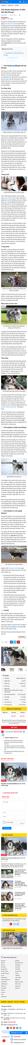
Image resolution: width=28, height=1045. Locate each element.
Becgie (3, 407)
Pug (2, 994)
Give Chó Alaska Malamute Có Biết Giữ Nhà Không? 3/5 (5, 17)
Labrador (17, 975)
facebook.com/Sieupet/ (20, 1039)
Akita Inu (3, 960)
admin (5, 15)
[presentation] (2, 789)
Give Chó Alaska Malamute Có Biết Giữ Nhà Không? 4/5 (6, 17)
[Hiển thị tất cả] (14, 60)
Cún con (16, 1002)
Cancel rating (1, 17)
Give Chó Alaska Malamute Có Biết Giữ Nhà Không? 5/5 (8, 17)
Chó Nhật (17, 969)
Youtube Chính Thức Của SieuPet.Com (12, 948)
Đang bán (3, 1002)
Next (26, 670)
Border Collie (4, 971)
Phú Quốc (3, 988)
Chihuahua (17, 965)
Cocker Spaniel (5, 973)
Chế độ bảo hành (16, 1031)
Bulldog (17, 960)
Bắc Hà (3, 965)
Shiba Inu (17, 988)
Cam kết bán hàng (6, 1031)
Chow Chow (18, 971)
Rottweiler (13, 407)
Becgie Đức (4, 969)
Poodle (3, 992)
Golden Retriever (5, 979)
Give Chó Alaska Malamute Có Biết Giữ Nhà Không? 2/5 (4, 17)
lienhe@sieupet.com (12, 1024)
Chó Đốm (17, 967)
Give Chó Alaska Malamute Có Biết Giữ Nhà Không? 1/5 (3, 17)
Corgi (2, 975)
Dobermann (4, 977)
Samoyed (17, 986)
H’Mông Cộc (4, 984)
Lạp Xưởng (18, 977)
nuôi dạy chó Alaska (14, 568)
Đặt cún (14, 727)
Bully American (19, 962)
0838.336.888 (18, 732)
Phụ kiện (22, 1002)
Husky (16, 973)
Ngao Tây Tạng (19, 982)
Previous (2, 670)
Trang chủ (3, 5)
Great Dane (4, 982)
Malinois (17, 979)
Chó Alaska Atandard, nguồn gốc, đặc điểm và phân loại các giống (21, 883)
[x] (26, 2)
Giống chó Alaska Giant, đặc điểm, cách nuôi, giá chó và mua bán (20, 906)
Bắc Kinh (3, 967)
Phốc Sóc (3, 986)
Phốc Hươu (18, 984)
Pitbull (7, 407)
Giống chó (10, 5)
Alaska (17, 5)
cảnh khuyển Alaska (11, 23)
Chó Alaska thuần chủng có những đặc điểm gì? (20, 894)
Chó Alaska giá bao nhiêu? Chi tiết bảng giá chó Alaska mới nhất (21, 872)
